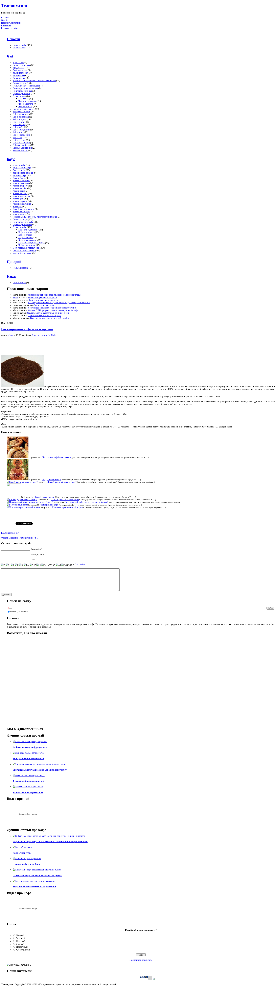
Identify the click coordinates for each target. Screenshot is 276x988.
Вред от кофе (19, 170)
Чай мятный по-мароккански (28, 792)
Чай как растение (21, 142)
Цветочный (22, 947)
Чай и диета (18, 122)
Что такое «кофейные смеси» (56, 457)
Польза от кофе (20, 219)
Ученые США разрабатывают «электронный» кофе (53, 310)
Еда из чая (23, 98)
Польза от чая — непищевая (26, 85)
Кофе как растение (22, 204)
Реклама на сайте (9, 28)
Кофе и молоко (25, 237)
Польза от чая (19, 83)
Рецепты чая (19, 96)
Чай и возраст (19, 119)
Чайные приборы (21, 145)
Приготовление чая (22, 91)
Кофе (53, 335)
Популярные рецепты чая (25, 88)
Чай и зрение (19, 124)
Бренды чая (18, 62)
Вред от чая (18, 67)
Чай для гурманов (27, 101)
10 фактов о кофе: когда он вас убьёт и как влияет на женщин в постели (50, 841)
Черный (20, 935)
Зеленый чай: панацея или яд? (28, 781)
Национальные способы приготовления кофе (35, 217)
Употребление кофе (22, 253)
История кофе (19, 175)
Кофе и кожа (19, 191)
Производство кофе (22, 224)
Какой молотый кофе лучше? (62, 482)
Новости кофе (19, 45)
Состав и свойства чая (23, 109)
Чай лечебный (25, 106)
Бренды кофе (19, 165)
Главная (5, 17)
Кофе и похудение (21, 196)
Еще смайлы (80, 564)
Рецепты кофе (19, 227)
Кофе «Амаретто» (22, 853)
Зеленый (20, 938)
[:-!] (38, 565)
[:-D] (26, 565)
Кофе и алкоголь (21, 183)
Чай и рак (17, 137)
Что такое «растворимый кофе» (67, 507)
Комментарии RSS (29, 538)
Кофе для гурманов (27, 229)
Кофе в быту (19, 178)
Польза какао (19, 282)
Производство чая (21, 93)
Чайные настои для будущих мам (30, 747)
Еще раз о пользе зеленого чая (28, 758)
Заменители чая (20, 73)
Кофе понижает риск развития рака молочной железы (54, 295)
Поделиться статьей (11, 23)
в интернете (23, 612)
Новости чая (19, 47)
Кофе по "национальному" (31, 242)
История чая (19, 75)
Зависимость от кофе (23, 173)
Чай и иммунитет (21, 129)
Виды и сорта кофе (22, 167)
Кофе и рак (18, 198)
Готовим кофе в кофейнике (27, 864)
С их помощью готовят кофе (27, 248)
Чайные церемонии (22, 148)
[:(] (12, 565)
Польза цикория (20, 268)
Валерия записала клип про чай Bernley (49, 318)
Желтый (20, 944)
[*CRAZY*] (67, 565)
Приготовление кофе (23, 222)
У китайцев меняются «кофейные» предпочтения (52, 307)
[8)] (8, 565)
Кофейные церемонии (23, 209)
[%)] (58, 565)
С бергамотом (23, 949)
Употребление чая (21, 111)
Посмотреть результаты (141, 960)
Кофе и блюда (25, 235)
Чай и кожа (18, 132)
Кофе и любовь (20, 193)
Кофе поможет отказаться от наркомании (34, 886)
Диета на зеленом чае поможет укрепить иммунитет (40, 770)
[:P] (21, 565)
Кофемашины (19, 214)
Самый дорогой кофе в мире (65, 499)
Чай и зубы (18, 127)
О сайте (5, 20)
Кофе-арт (17, 206)
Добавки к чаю (20, 70)
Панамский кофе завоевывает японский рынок (37, 875)
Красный (20, 941)
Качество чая (19, 78)
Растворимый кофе (49, 504)
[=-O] (33, 565)
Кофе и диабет (20, 188)
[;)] (17, 565)
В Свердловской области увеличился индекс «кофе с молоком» (59, 302)
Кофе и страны (20, 201)
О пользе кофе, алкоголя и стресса (44, 315)
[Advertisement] (138, 343)
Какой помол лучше (45, 497)
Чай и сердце (19, 140)
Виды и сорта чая (21, 65)
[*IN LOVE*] (48, 565)
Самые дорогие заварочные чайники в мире (48, 313)
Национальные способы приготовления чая (34, 80)
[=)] (3, 565)
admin (15, 297)
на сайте (13, 612)
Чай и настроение (21, 135)
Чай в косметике (21, 114)
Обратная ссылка (9, 538)
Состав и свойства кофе (24, 250)
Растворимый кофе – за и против (27, 329)
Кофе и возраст (20, 185)
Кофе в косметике (21, 180)
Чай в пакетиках (21, 117)
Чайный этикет (20, 150)
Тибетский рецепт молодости (42, 297)
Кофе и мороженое (27, 240)
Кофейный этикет (21, 211)
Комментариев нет (10, 533)
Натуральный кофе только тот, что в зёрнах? (86, 502)
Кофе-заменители (27, 245)
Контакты (6, 25)
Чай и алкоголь (25, 104)
